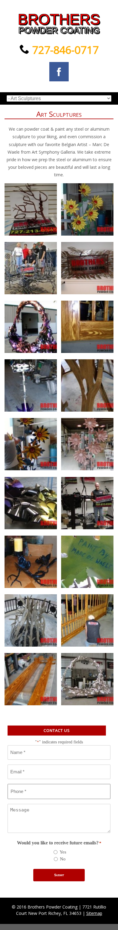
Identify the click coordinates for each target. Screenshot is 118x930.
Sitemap (94, 913)
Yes (63, 852)
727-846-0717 (64, 50)
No (63, 859)
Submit (59, 875)
